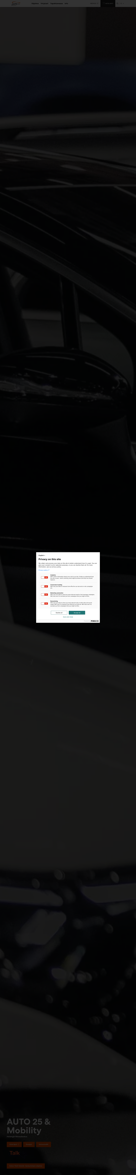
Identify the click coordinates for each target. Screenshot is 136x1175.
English (41, 555)
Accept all (77, 613)
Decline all (59, 613)
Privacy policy (43, 570)
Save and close (68, 617)
